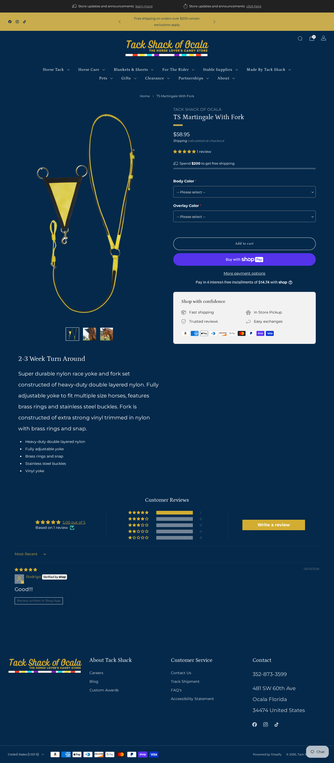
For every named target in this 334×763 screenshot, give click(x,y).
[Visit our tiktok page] (24, 21)
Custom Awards (104, 690)
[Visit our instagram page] (17, 21)
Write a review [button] (274, 524)
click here (253, 6)
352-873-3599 (270, 674)
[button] (185, 151)
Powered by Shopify (267, 754)
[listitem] (112, 6)
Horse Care (88, 69)
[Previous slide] (28, 215)
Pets (103, 78)
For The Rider (175, 69)
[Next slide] (150, 215)
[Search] (300, 38)
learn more (144, 6)
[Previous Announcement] (119, 21)
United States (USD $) (23, 754)
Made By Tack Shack (266, 69)
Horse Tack (53, 69)
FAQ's (176, 690)
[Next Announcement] (214, 21)
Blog (94, 681)
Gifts (126, 78)
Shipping (180, 141)
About (223, 78)
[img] (26, 569)
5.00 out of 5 (74, 522)
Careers (96, 672)
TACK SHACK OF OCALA (197, 109)
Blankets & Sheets (131, 69)
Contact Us (181, 672)
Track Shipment (185, 681)
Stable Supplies (217, 69)
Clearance (154, 78)
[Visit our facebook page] (10, 21)
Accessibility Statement (192, 698)
